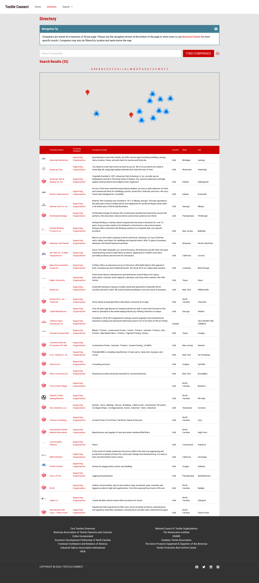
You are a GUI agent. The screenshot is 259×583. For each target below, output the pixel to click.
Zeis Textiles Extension (82, 528)
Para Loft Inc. (56, 476)
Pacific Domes (56, 466)
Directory (52, 6)
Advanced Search (191, 36)
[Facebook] (196, 566)
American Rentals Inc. (59, 160)
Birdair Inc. (54, 289)
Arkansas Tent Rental (59, 243)
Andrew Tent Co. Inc (58, 206)
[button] (71, 6)
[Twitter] (203, 566)
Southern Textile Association (176, 540)
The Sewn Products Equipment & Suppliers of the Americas (176, 543)
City (200, 150)
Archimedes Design (58, 216)
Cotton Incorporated (82, 536)
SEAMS (176, 536)
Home (38, 6)
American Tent (56, 169)
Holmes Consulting (58, 420)
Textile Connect (17, 7)
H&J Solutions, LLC (58, 408)
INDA (82, 551)
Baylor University (57, 280)
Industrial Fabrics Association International (82, 547)
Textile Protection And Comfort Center (176, 547)
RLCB (52, 488)
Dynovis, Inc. (55, 364)
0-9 (95, 69)
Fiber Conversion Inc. (59, 373)
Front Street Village (58, 386)
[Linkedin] (210, 566)
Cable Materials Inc (58, 311)
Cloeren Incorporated (59, 333)
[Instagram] (217, 566)
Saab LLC (54, 500)
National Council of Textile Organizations (176, 528)
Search (66, 6)
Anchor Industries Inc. (59, 194)
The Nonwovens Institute (176, 532)
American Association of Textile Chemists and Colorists (83, 532)
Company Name (57, 150)
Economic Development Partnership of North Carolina (83, 540)
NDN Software (56, 457)
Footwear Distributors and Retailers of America (82, 543)
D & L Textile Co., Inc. (59, 355)
